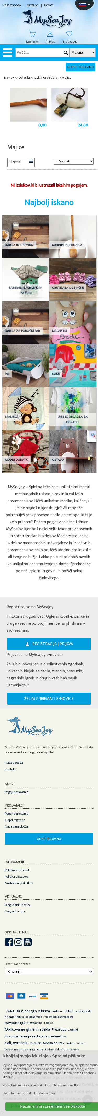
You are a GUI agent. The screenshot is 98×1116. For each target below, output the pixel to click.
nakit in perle (83, 1011)
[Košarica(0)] (30, 33)
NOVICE (48, 5)
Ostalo (11, 1011)
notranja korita (24, 1049)
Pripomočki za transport (58, 1017)
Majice (66, 77)
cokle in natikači (62, 1011)
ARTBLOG (32, 5)
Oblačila (24, 77)
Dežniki (73, 1029)
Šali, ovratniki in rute (23, 1042)
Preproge (59, 1029)
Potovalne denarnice (29, 1017)
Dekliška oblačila (45, 77)
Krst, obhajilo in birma (33, 1011)
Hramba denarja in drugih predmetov (35, 1036)
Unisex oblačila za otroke (62, 1049)
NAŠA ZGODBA (12, 5)
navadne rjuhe (16, 1022)
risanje (9, 1016)
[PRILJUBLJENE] (67, 33)
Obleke (9, 1050)
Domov (9, 77)
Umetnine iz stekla (41, 1023)
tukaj (52, 1093)
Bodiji (40, 1049)
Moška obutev (53, 1043)
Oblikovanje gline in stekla (27, 1029)
